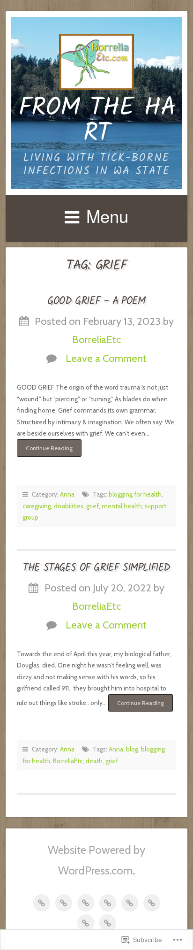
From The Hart (96, 121)
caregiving (36, 506)
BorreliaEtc (96, 339)
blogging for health (135, 494)
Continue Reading (45, 450)
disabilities (68, 506)
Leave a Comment (106, 358)
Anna (67, 494)
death (94, 761)
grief (92, 506)
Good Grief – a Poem (96, 301)
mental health (122, 506)
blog (132, 749)
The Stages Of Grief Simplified (96, 567)
